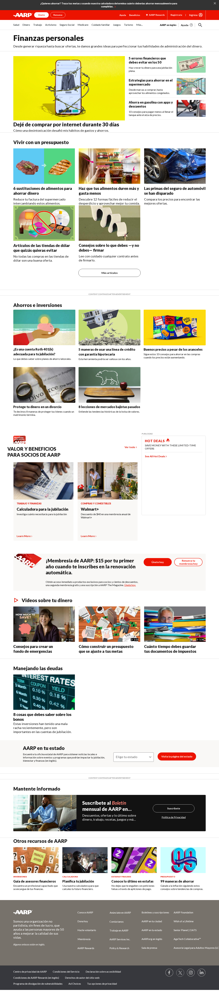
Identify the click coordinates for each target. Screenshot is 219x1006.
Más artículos (109, 272)
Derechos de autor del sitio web (82, 977)
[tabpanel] (183, 25)
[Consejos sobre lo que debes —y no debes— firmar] (109, 223)
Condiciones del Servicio (66, 971)
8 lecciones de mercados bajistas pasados (109, 407)
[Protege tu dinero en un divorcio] (44, 385)
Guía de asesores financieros (34, 881)
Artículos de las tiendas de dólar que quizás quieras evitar (41, 248)
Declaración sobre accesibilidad (103, 971)
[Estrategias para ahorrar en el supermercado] (191, 86)
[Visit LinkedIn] (202, 973)
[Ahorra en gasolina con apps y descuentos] (191, 108)
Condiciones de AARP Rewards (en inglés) (36, 977)
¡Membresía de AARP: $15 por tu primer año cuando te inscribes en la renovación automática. (91, 566)
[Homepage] (23, 15)
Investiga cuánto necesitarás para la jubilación (42, 514)
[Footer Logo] (39, 912)
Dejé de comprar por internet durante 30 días (66, 124)
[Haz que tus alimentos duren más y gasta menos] (109, 166)
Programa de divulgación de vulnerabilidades (38, 983)
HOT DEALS (155, 441)
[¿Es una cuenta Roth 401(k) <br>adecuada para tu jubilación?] (44, 327)
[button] (200, 25)
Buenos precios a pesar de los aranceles (173, 349)
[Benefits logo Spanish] (21, 443)
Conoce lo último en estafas (132, 881)
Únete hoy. (130, 585)
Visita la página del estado (176, 756)
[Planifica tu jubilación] (85, 860)
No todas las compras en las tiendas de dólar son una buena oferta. (41, 258)
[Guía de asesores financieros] (36, 860)
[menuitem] (16, 26)
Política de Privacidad (174, 817)
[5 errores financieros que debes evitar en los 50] (191, 64)
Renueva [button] (57, 15)
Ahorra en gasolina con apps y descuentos (151, 104)
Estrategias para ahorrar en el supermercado (151, 82)
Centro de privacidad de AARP (30, 971)
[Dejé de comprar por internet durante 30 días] (69, 88)
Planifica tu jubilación (78, 881)
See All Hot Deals (155, 456)
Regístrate (176, 15)
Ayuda (122, 15)
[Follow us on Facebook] (169, 973)
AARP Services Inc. (120, 939)
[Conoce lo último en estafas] (134, 860)
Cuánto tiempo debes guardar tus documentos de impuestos (170, 649)
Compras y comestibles (96, 503)
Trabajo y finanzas (29, 503)
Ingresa (193, 15)
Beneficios (134, 15)
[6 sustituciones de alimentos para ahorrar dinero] (44, 166)
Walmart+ (90, 509)
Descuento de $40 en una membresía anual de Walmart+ (106, 516)
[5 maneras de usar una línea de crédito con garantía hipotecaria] (110, 327)
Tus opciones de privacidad (102, 983)
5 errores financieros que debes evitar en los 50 (147, 60)
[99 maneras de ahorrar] (183, 860)
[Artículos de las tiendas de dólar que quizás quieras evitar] (44, 223)
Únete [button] (41, 15)
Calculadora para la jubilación (42, 509)
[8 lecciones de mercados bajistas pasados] (110, 385)
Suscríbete (173, 808)
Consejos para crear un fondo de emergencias (33, 649)
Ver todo (130, 447)
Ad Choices (74, 983)
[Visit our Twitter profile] (180, 973)
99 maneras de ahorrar (177, 881)
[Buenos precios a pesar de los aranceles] (175, 327)
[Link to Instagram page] (191, 973)
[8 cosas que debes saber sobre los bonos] (44, 692)
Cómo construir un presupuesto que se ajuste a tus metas (106, 649)
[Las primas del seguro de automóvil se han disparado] (175, 166)
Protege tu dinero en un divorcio (37, 407)
